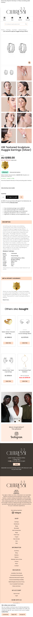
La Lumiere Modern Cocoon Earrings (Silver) (24, 332)
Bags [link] (16, 532)
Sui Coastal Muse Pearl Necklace (25, 371)
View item (8, 343)
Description (6, 222)
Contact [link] (16, 565)
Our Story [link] (16, 550)
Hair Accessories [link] (16, 530)
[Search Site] (25, 24)
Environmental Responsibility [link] (16, 579)
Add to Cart (13, 197)
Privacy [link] (16, 561)
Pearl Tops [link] (16, 534)
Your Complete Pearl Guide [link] (16, 584)
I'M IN (16, 464)
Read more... (6, 300)
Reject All (14, 614)
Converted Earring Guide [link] (16, 575)
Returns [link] (16, 557)
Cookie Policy (5, 611)
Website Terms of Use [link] (16, 559)
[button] (21, 197)
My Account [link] (16, 593)
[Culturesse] (16, 11)
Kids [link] (17, 541)
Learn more (13, 160)
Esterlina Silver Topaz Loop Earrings (8, 371)
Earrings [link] (17, 522)
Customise (5, 614)
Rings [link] (16, 526)
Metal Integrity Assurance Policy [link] (16, 582)
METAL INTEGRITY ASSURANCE (11, 278)
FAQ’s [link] (16, 563)
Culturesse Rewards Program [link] (16, 577)
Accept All (22, 614)
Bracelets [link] (16, 528)
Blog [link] (16, 553)
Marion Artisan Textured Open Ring (8, 332)
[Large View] (8, 73)
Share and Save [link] (16, 586)
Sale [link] (16, 543)
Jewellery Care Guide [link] (16, 573)
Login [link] (16, 595)
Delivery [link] (16, 555)
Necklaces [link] (16, 524)
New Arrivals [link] (16, 539)
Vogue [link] (16, 537)
